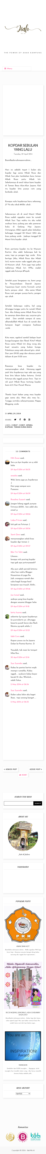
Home (24, 775)
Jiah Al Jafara (24, 854)
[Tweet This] (15, 420)
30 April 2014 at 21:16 (20, 657)
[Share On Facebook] (20, 420)
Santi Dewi (15, 535)
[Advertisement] (23, 110)
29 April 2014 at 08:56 (20, 529)
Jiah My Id (30, 1150)
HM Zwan (15, 458)
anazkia (14, 476)
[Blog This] (29, 420)
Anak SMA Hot (23, 946)
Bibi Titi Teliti (17, 552)
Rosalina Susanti (18, 500)
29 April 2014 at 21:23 (20, 630)
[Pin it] (25, 420)
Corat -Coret (18, 425)
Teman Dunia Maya (23, 427)
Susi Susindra (16, 663)
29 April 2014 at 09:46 (20, 589)
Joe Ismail (15, 595)
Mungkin (23, 1065)
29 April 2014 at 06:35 (20, 470)
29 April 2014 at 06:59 (20, 494)
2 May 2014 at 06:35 (20, 702)
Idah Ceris (15, 636)
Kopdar (9, 427)
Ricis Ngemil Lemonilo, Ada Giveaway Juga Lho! (23, 1013)
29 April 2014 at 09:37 (20, 546)
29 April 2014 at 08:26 (20, 514)
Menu (9, 69)
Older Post (35, 769)
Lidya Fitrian (16, 520)
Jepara (29, 425)
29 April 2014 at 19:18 (20, 607)
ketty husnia (16, 613)
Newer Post (11, 769)
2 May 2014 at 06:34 (20, 684)
